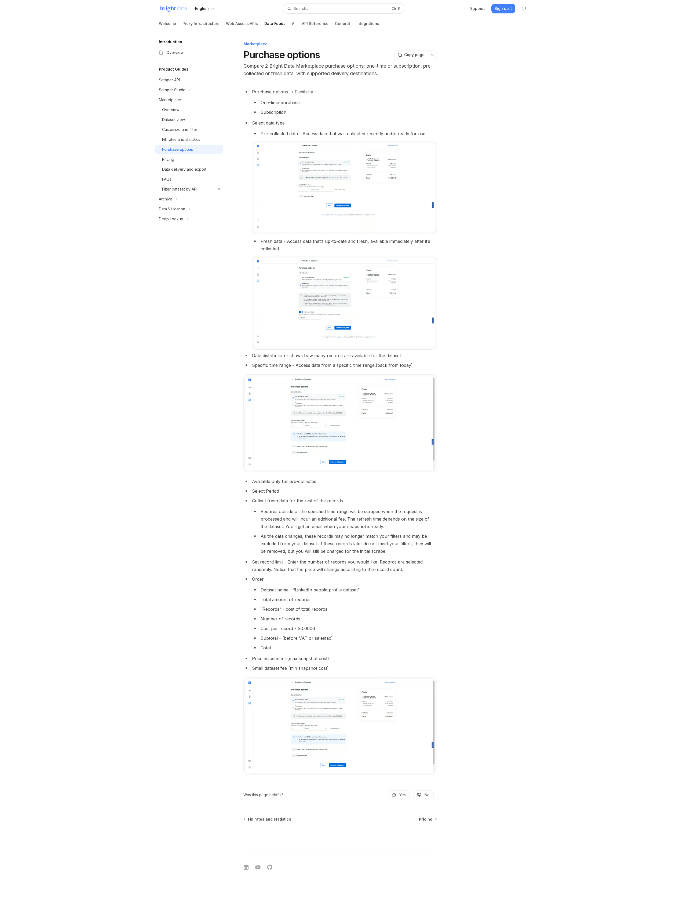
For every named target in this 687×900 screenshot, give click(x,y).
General (342, 23)
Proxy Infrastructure (201, 23)
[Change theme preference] (524, 8)
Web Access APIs (242, 23)
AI (293, 23)
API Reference (315, 23)
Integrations (367, 23)
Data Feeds (275, 23)
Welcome (167, 23)
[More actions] (432, 54)
